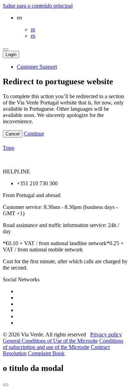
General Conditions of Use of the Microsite (50, 341)
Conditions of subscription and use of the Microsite (63, 344)
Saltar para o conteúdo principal (38, 6)
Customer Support (37, 67)
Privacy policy (106, 334)
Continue (34, 134)
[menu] (5, 49)
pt (33, 29)
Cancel (13, 134)
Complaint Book (46, 353)
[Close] (5, 385)
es (33, 36)
